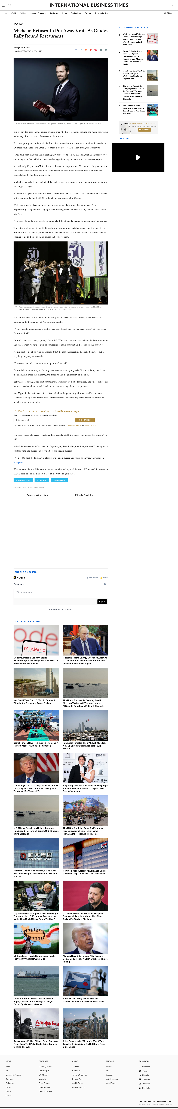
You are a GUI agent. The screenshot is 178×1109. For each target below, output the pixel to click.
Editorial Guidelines (84, 495)
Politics (23, 13)
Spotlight (42, 1079)
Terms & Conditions (79, 1075)
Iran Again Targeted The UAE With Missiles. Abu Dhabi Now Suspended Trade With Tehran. (84, 746)
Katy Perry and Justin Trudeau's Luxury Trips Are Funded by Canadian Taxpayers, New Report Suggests (85, 788)
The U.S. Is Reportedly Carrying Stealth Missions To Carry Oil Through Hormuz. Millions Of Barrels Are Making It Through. (83, 703)
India (107, 1071)
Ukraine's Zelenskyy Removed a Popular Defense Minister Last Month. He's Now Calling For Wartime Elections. (83, 916)
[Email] (101, 50)
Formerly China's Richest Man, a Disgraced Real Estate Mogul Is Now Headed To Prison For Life (35, 874)
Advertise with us (78, 1087)
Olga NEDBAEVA (23, 47)
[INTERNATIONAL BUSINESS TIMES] (89, 5)
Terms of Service (74, 425)
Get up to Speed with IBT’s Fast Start (143, 123)
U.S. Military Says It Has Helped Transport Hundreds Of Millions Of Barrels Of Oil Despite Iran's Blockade (36, 831)
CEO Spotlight (44, 1087)
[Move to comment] (106, 50)
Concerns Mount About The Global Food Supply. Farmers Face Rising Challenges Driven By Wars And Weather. (34, 1001)
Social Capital (44, 1071)
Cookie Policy (77, 1083)
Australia (109, 1067)
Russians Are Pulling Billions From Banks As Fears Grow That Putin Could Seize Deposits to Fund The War (36, 1044)
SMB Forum (43, 1075)
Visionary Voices (45, 1067)
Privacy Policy (90, 425)
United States (111, 1083)
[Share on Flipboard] (91, 50)
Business (54, 13)
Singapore (109, 1075)
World (13, 13)
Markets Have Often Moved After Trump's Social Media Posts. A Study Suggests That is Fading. (85, 959)
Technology (76, 13)
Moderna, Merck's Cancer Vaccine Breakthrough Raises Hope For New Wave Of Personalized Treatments (36, 661)
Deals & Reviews (102, 13)
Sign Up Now (144, 130)
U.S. (5, 13)
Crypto (64, 13)
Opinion (88, 13)
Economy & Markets (37, 13)
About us (75, 1067)
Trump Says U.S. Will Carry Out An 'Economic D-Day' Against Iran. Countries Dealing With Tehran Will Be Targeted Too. (36, 788)
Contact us (76, 1071)
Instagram (18, 462)
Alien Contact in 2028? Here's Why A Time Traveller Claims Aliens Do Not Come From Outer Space (84, 1044)
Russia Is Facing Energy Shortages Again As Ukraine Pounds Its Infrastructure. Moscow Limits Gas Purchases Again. (85, 661)
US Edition (168, 13)
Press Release (44, 1083)
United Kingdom (112, 1079)
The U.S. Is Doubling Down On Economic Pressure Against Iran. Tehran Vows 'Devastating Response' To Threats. (83, 831)
